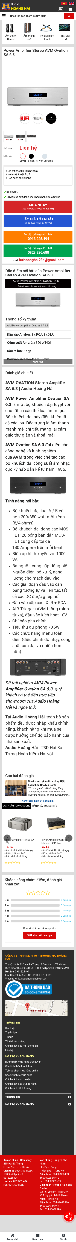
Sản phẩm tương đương (16, 805)
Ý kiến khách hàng (15, 1041)
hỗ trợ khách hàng (19, 1104)
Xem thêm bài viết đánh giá (38, 800)
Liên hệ (9, 1050)
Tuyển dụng (11, 1032)
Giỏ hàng (70, 14)
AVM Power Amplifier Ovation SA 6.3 (27, 325)
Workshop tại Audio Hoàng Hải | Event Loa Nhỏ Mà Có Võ (46, 783)
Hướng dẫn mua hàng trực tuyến (23, 1061)
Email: (38, 260)
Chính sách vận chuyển (18, 1079)
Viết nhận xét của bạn (39, 935)
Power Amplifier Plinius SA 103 (19, 841)
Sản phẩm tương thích (45, 806)
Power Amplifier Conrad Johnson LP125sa (54, 841)
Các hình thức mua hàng (18, 1075)
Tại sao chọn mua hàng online (22, 1070)
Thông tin (12, 1097)
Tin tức (60, 14)
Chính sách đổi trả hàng (18, 1088)
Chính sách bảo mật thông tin (21, 1045)
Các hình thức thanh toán (19, 1066)
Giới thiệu (10, 1028)
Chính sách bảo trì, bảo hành (21, 1083)
